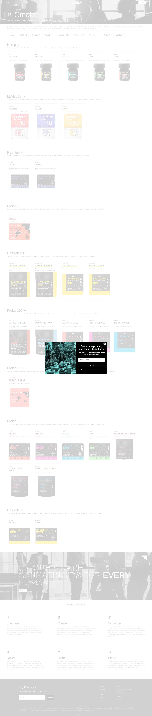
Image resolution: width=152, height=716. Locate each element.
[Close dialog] (104, 344)
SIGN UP (91, 365)
